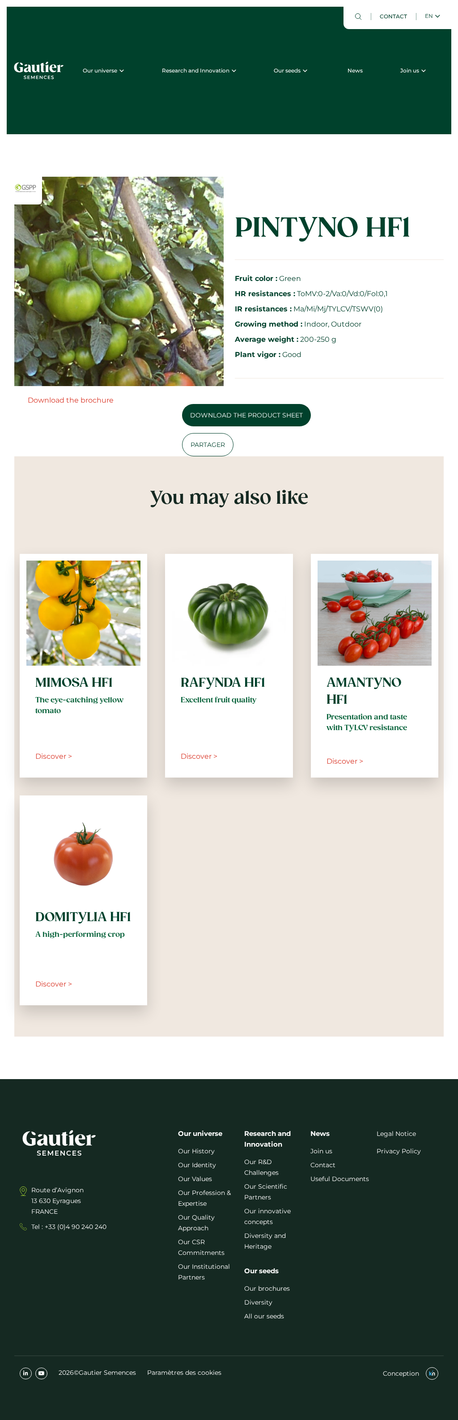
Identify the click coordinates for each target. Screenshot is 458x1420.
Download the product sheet (246, 415)
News (355, 70)
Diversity (258, 1302)
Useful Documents (339, 1179)
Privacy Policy (399, 1151)
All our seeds (264, 1316)
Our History (196, 1151)
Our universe (100, 70)
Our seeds (287, 70)
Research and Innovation (195, 70)
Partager (208, 445)
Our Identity (197, 1165)
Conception (401, 1373)
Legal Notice (396, 1134)
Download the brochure (71, 400)
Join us (409, 70)
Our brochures (267, 1288)
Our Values (195, 1179)
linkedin (26, 1373)
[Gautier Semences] (38, 70)
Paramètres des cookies (184, 1373)
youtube (41, 1373)
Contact (393, 16)
